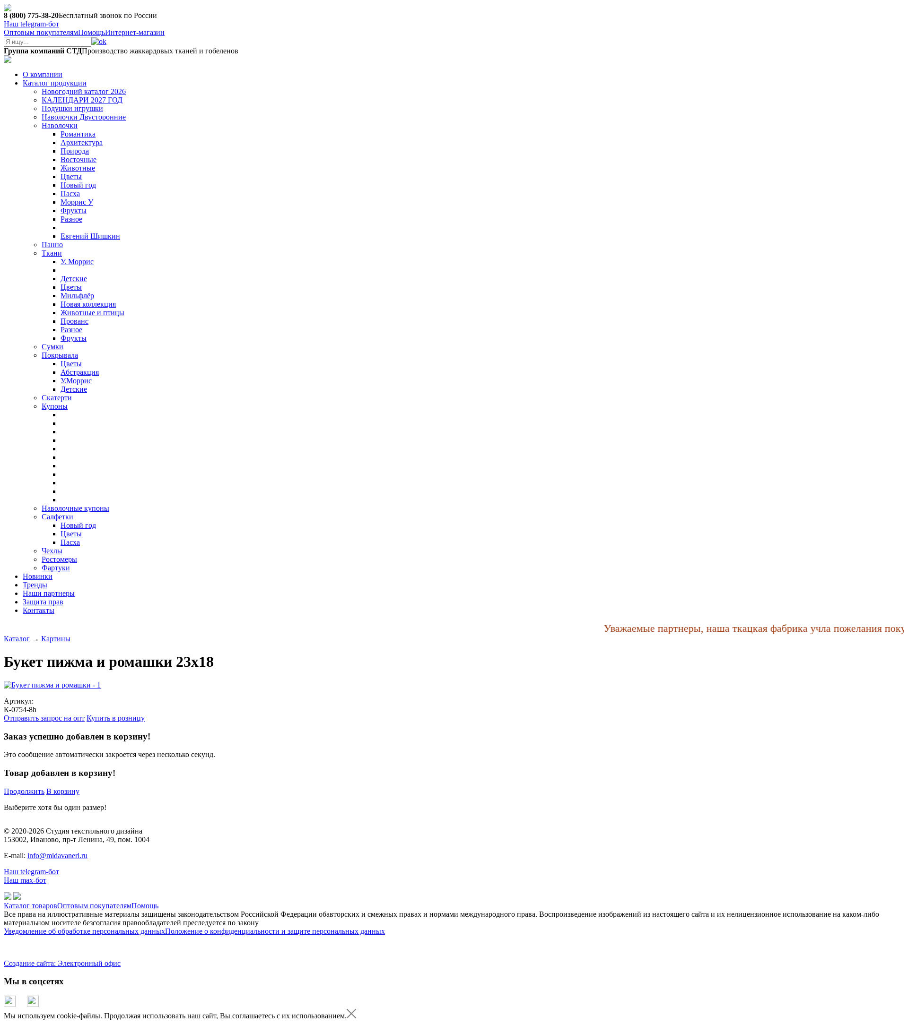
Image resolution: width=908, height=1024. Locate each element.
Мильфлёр (77, 296)
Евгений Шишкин (90, 236)
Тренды (35, 585)
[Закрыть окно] (351, 1016)
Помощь (91, 32)
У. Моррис (77, 262)
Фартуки (56, 568)
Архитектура (82, 142)
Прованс (74, 321)
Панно (52, 245)
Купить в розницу (116, 718)
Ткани (52, 253)
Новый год (78, 185)
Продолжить (24, 791)
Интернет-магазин (135, 32)
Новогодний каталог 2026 (84, 91)
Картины (55, 639)
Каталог (17, 639)
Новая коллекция (88, 304)
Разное (71, 219)
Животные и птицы (92, 313)
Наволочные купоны (75, 508)
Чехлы (52, 551)
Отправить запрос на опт (44, 718)
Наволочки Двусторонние (84, 117)
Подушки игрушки (72, 108)
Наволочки (60, 125)
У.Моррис (76, 381)
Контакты (38, 610)
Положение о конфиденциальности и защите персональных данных (275, 931)
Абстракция (80, 372)
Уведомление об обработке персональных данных (84, 931)
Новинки (37, 576)
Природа (75, 151)
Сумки (52, 347)
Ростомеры (59, 559)
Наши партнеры (49, 593)
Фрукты (74, 211)
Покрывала (60, 355)
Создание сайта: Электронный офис (62, 963)
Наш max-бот (25, 880)
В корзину (62, 791)
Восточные (78, 159)
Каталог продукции (55, 83)
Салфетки (57, 517)
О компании (42, 74)
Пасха (70, 193)
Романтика (78, 134)
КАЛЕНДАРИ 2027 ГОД (82, 100)
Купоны (55, 406)
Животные (78, 168)
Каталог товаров (30, 906)
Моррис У (77, 202)
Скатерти (57, 398)
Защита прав (43, 602)
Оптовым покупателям (41, 32)
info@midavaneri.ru (57, 856)
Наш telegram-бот (31, 872)
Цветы (71, 176)
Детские (74, 279)
